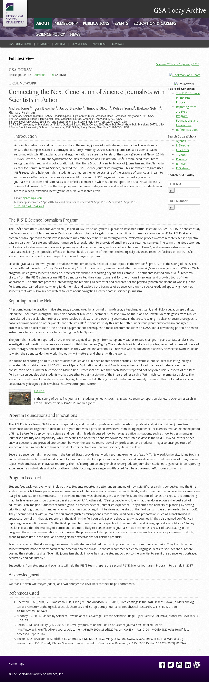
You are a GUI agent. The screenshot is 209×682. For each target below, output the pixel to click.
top (198, 649)
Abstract (40, 75)
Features (43, 44)
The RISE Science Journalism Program (188, 97)
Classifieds (79, 44)
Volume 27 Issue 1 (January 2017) (178, 64)
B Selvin (181, 164)
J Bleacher (182, 150)
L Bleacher (183, 145)
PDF (51, 75)
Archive (60, 44)
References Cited (187, 130)
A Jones (181, 141)
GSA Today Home (20, 44)
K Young (181, 159)
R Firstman (183, 168)
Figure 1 (39, 391)
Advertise (99, 44)
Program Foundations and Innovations (187, 120)
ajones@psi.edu (32, 198)
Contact (118, 44)
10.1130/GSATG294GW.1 (29, 206)
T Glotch (181, 154)
